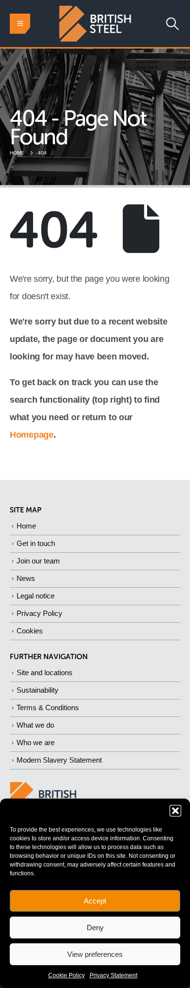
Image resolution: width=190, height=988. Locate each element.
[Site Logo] (95, 23)
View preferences (95, 954)
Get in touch (36, 543)
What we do (35, 725)
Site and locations (45, 672)
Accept (95, 901)
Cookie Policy (66, 975)
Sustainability (37, 690)
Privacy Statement (113, 975)
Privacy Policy (39, 613)
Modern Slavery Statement (59, 760)
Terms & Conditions (48, 707)
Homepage (32, 435)
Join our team (38, 561)
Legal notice (36, 596)
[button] (175, 811)
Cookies (30, 631)
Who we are (36, 742)
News (26, 578)
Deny (95, 927)
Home (26, 526)
